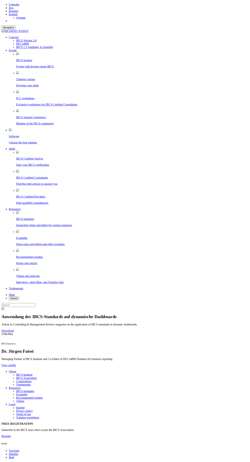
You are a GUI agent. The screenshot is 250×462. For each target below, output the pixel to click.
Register (13, 11)
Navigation (8, 27)
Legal (12, 404)
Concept (13, 37)
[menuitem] (13, 14)
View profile (8, 365)
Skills (12, 148)
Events (13, 50)
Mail (11, 457)
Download (7, 330)
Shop (12, 294)
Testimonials (16, 288)
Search (14, 298)
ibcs (11, 7)
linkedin (13, 454)
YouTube (14, 450)
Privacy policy (24, 410)
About (12, 371)
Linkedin (14, 4)
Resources (15, 209)
